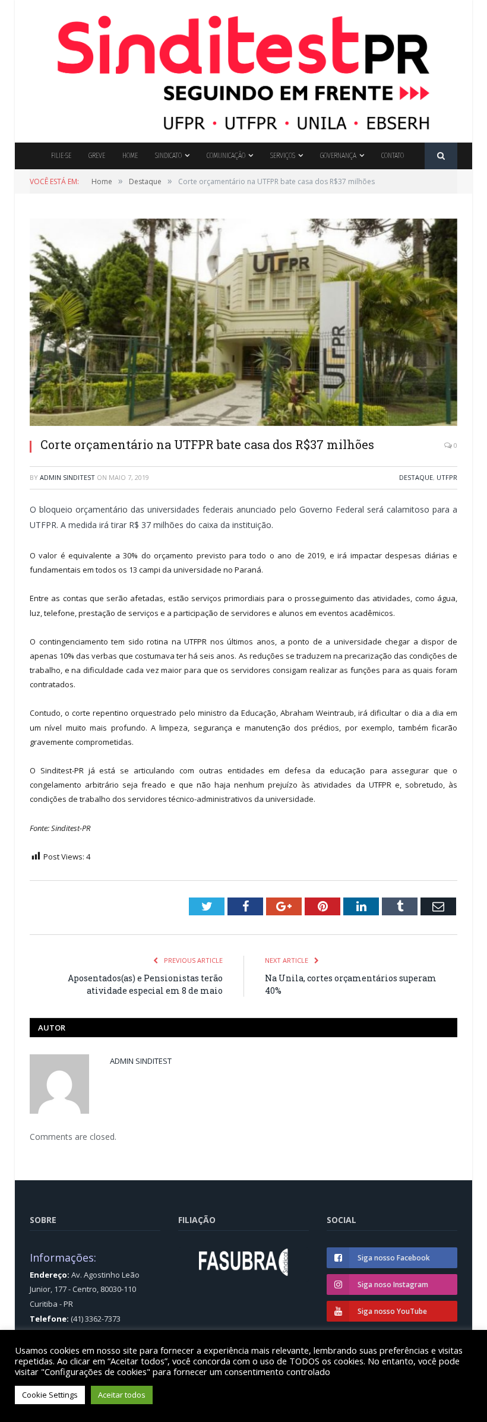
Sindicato (168, 155)
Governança (338, 155)
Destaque (416, 477)
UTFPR (447, 477)
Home (130, 155)
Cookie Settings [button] (50, 1394)
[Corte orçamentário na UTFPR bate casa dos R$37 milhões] (243, 324)
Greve (96, 155)
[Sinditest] (243, 68)
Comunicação (226, 155)
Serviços (282, 155)
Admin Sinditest (67, 477)
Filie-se (61, 155)
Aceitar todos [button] (122, 1394)
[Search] (441, 156)
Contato (392, 155)
